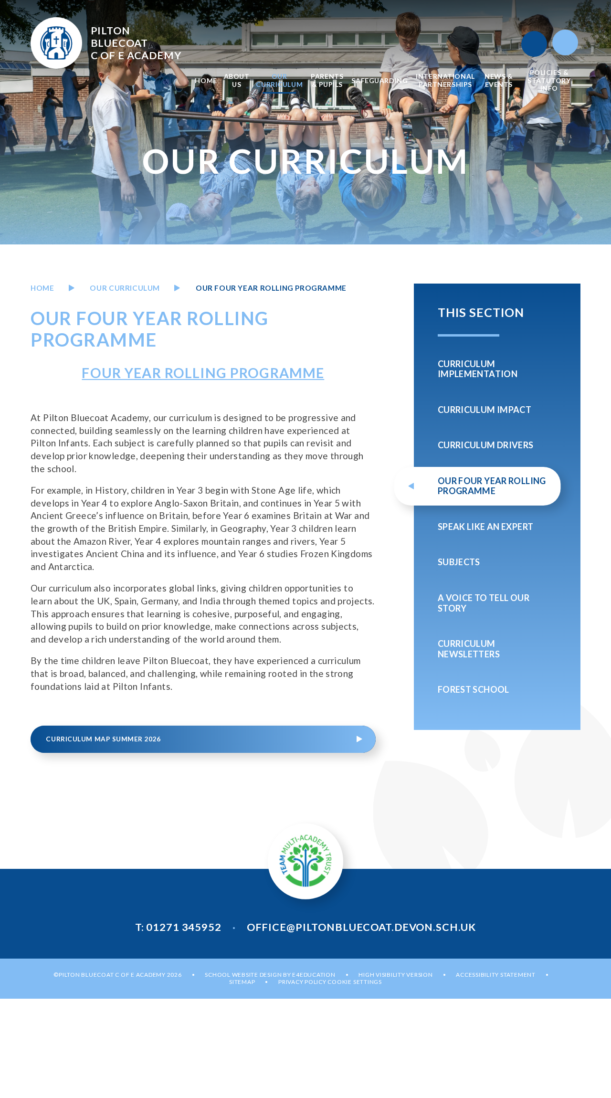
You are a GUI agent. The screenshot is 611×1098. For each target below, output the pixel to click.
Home (42, 288)
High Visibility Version (395, 974)
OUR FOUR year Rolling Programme (271, 288)
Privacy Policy (302, 981)
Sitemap (242, 981)
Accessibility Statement (495, 974)
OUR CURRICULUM (125, 288)
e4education (313, 974)
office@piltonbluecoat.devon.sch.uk (361, 927)
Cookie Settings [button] (354, 981)
